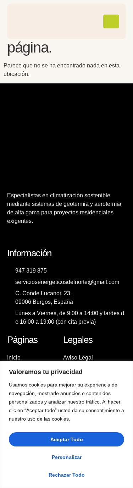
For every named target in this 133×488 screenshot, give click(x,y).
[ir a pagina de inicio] (29, 21)
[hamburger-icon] (111, 21)
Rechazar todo (67, 475)
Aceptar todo (66, 439)
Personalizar (67, 457)
